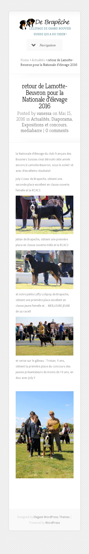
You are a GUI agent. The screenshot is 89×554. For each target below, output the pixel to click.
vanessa (44, 113)
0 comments (57, 131)
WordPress (52, 522)
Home (24, 60)
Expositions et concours (44, 125)
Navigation (48, 45)
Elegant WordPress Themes (52, 517)
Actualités (38, 60)
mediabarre (31, 131)
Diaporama (62, 119)
